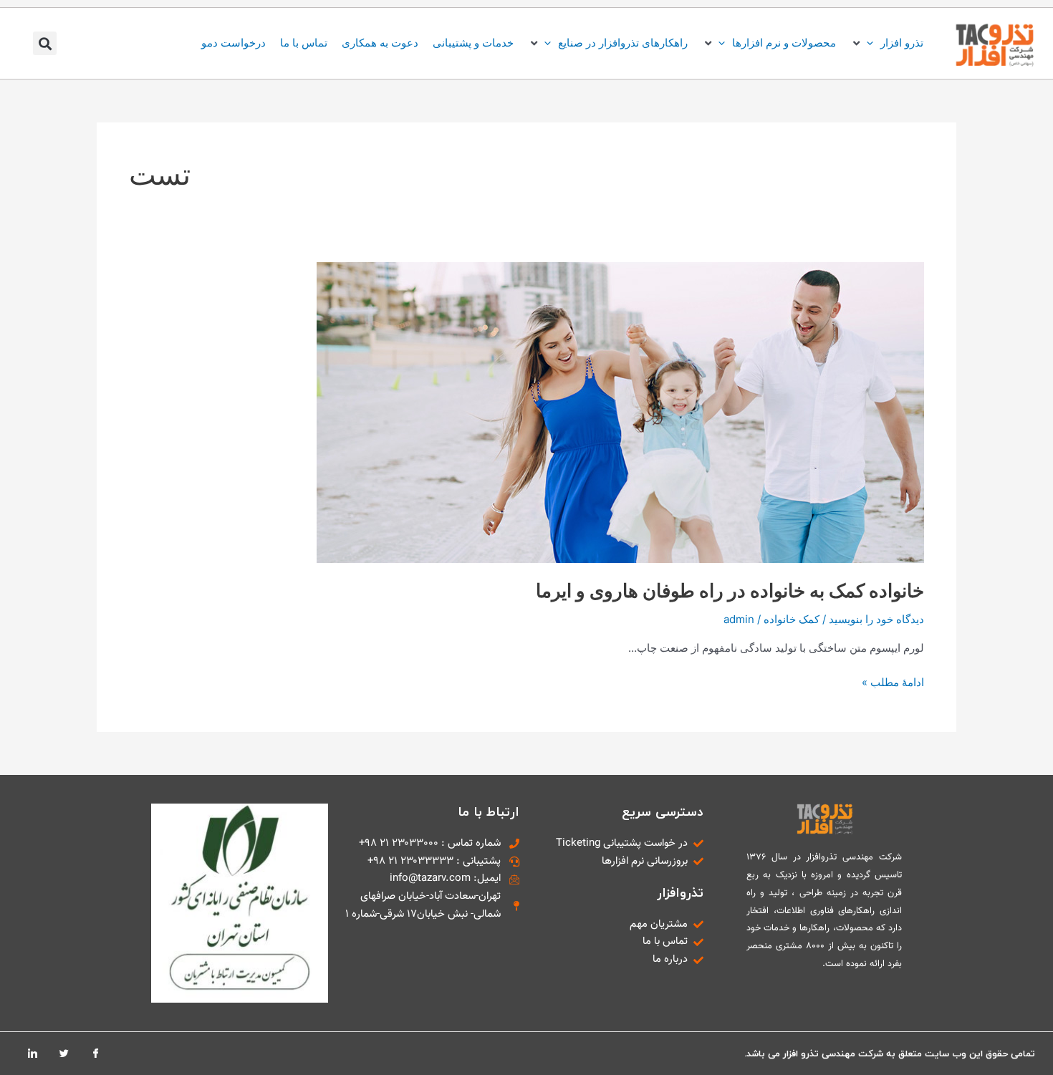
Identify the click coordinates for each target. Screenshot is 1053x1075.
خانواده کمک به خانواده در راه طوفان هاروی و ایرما (730, 590)
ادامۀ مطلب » (893, 681)
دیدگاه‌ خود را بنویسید (876, 619)
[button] (887, 43)
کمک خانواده (791, 619)
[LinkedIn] (32, 1053)
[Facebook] (95, 1053)
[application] (873, 42)
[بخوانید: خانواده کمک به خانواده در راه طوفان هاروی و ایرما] (620, 411)
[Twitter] (63, 1053)
